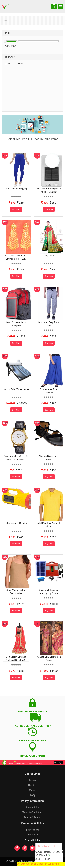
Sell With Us (32, 830)
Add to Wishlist (19, 184)
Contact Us (32, 835)
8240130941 (43, 859)
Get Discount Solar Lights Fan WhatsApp (38, 864)
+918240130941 (53, 852)
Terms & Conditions (32, 812)
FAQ (32, 795)
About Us (33, 785)
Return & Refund (32, 817)
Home (32, 780)
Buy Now (16, 209)
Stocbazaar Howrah (16, 64)
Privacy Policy (33, 807)
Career (32, 790)
